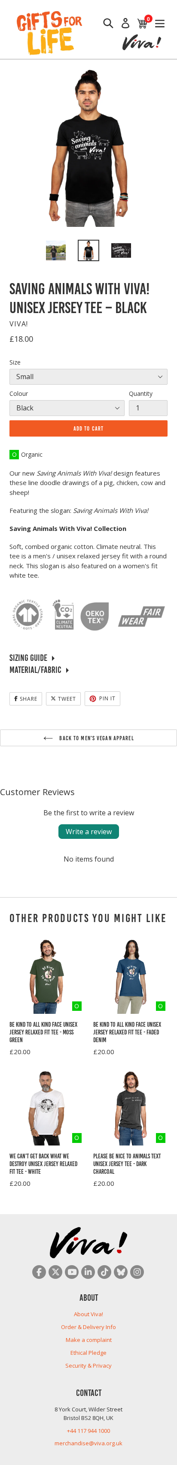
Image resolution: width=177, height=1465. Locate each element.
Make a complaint (89, 1340)
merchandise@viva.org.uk (88, 1443)
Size (15, 362)
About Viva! (88, 1314)
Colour (18, 393)
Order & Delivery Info (88, 1327)
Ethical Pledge (88, 1352)
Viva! (18, 324)
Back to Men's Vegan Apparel (96, 738)
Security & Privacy (88, 1365)
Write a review (89, 831)
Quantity (141, 393)
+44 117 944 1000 (88, 1431)
